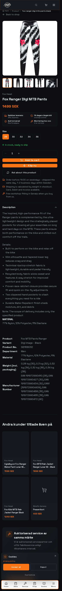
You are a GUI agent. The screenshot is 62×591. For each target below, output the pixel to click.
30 (13, 136)
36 (37, 136)
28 (5, 136)
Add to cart (32, 160)
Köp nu (32, 165)
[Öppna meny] (54, 5)
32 (21, 136)
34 (29, 136)
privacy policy (9, 561)
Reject (43, 567)
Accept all (16, 567)
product (15, 11)
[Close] (55, 556)
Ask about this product (24, 172)
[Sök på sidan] (38, 5)
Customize (30, 575)
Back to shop (13, 14)
